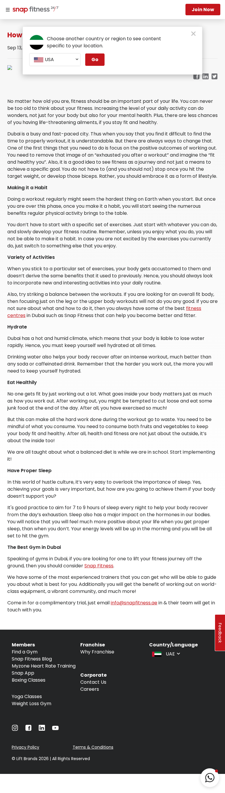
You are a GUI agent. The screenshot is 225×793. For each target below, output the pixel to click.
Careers (89, 689)
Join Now (203, 9)
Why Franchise (97, 651)
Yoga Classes (27, 696)
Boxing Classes (28, 680)
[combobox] (55, 59)
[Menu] (8, 10)
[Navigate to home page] (35, 10)
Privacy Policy (25, 747)
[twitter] (215, 76)
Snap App (23, 673)
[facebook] (196, 76)
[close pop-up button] (193, 34)
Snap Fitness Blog (32, 658)
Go (94, 59)
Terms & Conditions (93, 747)
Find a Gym (25, 651)
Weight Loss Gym (31, 703)
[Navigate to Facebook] (28, 729)
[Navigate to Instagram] (15, 729)
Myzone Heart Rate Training (44, 666)
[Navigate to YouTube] (55, 729)
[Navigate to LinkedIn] (42, 729)
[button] (209, 777)
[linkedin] (205, 76)
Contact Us (93, 682)
